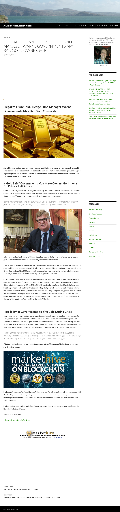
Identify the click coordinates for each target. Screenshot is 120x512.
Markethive (93, 235)
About (59, 25)
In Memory (82, 25)
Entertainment (94, 218)
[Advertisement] (43, 77)
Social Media (114, 25)
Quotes (91, 248)
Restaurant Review (96, 252)
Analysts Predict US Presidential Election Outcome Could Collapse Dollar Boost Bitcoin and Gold (101, 102)
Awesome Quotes (70, 25)
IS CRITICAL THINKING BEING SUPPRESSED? (21, 488)
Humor (91, 231)
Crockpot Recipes (95, 214)
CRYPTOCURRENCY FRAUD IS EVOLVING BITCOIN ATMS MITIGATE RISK (32, 496)
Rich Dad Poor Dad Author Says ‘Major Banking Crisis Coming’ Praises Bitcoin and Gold (102, 110)
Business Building (95, 210)
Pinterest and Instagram (98, 25)
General (7, 38)
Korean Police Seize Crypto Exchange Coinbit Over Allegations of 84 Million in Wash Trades (102, 83)
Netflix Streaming (95, 239)
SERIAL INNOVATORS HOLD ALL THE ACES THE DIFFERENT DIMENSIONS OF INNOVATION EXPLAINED (101, 92)
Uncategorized (94, 256)
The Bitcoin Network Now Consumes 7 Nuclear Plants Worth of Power (102, 118)
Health (91, 227)
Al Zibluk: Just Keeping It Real (18, 25)
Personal (92, 243)
